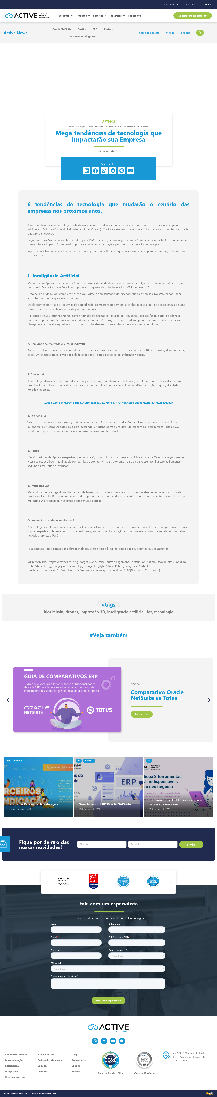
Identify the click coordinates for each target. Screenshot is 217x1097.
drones (72, 611)
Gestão (82, 29)
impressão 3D (92, 611)
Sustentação (12, 1065)
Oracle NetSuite (61, 29)
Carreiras (191, 4)
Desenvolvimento (15, 1077)
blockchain (53, 611)
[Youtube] (113, 1041)
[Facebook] (122, 1041)
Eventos (76, 1071)
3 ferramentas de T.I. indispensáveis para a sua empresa (175, 802)
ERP (94, 29)
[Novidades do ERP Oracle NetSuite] (108, 787)
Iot (149, 611)
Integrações (11, 1071)
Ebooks (185, 32)
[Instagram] (104, 1041)
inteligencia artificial (126, 611)
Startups (108, 29)
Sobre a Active (172, 4)
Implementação (14, 1060)
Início (71, 126)
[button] (86, 170)
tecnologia (163, 611)
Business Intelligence (83, 36)
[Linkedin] (95, 1041)
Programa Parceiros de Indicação (33, 804)
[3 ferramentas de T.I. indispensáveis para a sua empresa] (178, 787)
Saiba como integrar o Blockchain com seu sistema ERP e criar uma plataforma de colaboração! (108, 403)
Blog (74, 1054)
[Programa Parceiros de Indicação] (38, 787)
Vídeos (170, 32)
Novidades (19, 761)
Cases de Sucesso (149, 32)
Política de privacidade (50, 1060)
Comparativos (79, 1060)
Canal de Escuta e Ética (110, 1073)
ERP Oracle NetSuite (16, 1054)
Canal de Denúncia (144, 1073)
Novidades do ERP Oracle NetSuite (105, 804)
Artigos (108, 121)
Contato (206, 4)
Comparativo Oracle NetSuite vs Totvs (157, 694)
